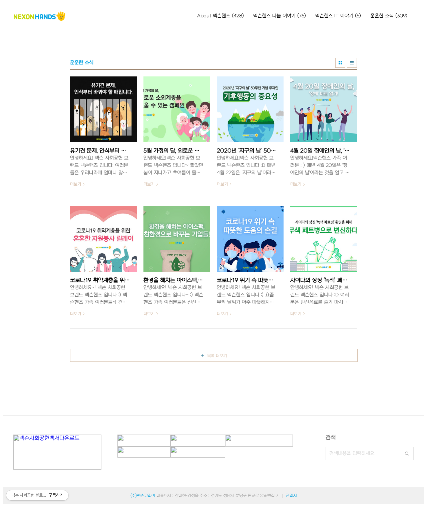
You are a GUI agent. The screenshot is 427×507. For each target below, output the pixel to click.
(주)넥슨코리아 (142, 495)
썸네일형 (340, 63)
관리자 (291, 495)
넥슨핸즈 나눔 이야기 (279, 16)
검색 (407, 453)
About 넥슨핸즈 (220, 16)
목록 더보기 (217, 355)
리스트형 (352, 63)
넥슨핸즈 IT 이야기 (338, 16)
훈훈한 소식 (388, 16)
